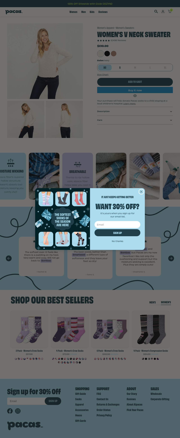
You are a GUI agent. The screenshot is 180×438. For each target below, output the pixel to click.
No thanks (117, 241)
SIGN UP (117, 233)
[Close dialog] (141, 191)
